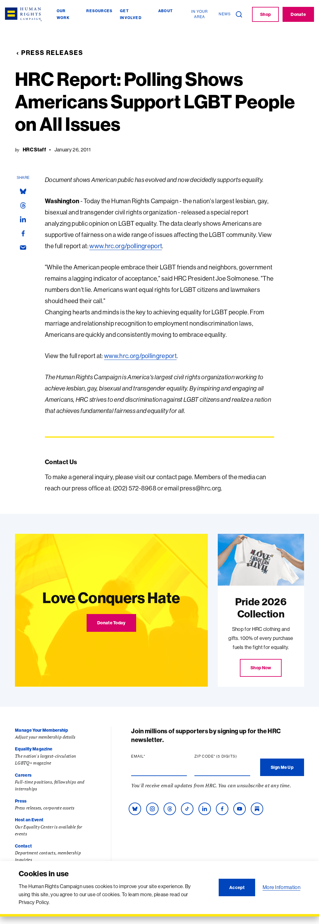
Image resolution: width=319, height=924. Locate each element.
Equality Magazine (33, 749)
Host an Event (29, 820)
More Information (281, 887)
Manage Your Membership (41, 730)
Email (150, 756)
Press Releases (52, 53)
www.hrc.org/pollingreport (125, 246)
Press (21, 801)
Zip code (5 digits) (222, 756)
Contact (23, 846)
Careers (23, 775)
